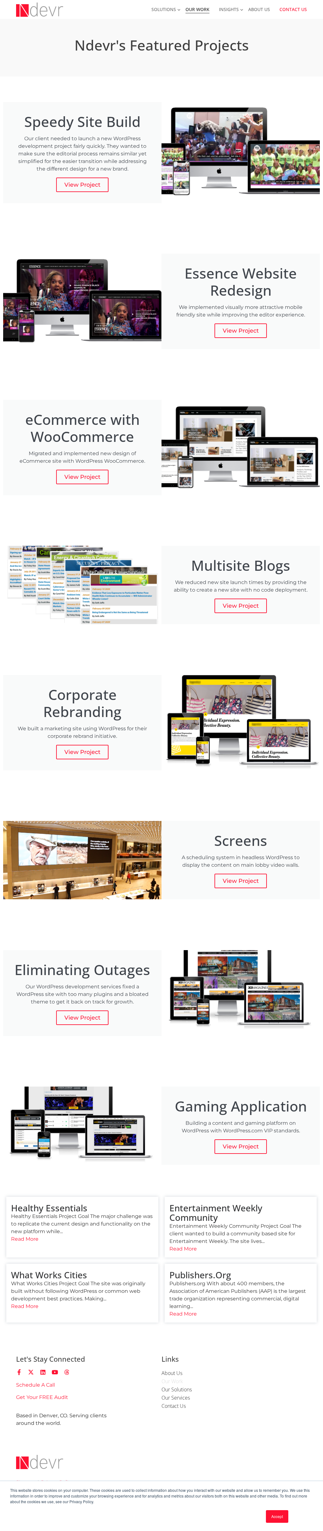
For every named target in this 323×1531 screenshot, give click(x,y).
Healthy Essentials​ (49, 1208)
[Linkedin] (43, 1372)
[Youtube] (55, 1372)
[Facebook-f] (19, 1372)
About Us (259, 9)
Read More (24, 1239)
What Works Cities (49, 1275)
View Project (82, 184)
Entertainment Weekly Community (215, 1213)
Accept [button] (277, 1516)
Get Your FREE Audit (42, 1397)
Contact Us (293, 9)
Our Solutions (177, 1389)
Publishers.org (200, 1275)
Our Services (176, 1397)
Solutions (163, 9)
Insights (229, 9)
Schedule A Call (35, 1385)
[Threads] (67, 1372)
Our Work (197, 9)
